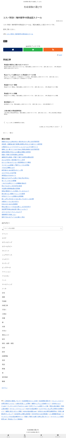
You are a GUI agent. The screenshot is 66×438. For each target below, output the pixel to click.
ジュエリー (5, 259)
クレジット (5, 251)
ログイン (4, 388)
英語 (6, 41)
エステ (4, 238)
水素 (3, 326)
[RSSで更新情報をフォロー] (53, 49)
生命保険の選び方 (45, 401)
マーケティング (7, 284)
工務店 (4, 314)
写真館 (4, 301)
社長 (3, 347)
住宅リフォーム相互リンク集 (38, 406)
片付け (4, 331)
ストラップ (5, 263)
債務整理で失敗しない (9, 214)
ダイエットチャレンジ (17, 409)
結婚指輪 (5, 356)
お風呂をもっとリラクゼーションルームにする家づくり (20, 147)
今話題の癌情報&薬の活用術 (11, 188)
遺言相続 (5, 377)
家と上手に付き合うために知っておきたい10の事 (18, 199)
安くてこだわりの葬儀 (9, 181)
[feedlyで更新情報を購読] (33, 49)
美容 (3, 360)
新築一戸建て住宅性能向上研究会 (12, 154)
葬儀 (3, 369)
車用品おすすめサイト (9, 175)
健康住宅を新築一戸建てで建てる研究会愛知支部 (18, 157)
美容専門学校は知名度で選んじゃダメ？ (15, 209)
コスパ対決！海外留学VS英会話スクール (20, 34)
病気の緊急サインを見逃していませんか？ (15, 191)
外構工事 (5, 305)
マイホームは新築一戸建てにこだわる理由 (15, 165)
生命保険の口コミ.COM (30, 401)
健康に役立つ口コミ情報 (14, 411)
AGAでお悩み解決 (32, 409)
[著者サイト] (13, 49)
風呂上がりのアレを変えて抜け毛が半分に (15, 178)
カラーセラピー (7, 246)
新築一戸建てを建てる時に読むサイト (36, 416)
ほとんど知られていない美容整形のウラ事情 (16, 162)
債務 (3, 297)
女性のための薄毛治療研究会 (47, 411)
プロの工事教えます (8, 167)
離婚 (3, 381)
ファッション (6, 272)
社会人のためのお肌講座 (10, 204)
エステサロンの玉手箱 (9, 173)
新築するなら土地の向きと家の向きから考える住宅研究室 (20, 141)
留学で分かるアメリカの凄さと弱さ (13, 217)
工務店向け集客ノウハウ (13, 401)
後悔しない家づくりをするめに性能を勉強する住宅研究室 (20, 149)
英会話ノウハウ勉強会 (15, 419)
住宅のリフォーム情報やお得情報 (12, 196)
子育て (4, 309)
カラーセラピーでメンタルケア (12, 212)
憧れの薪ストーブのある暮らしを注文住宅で (16, 207)
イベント (5, 234)
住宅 (3, 293)
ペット (4, 280)
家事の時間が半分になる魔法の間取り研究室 (16, 152)
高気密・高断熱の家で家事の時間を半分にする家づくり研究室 (22, 144)
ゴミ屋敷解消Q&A (55, 414)
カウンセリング (7, 242)
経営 (3, 352)
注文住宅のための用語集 (40, 414)
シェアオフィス (7, 255)
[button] (61, 229)
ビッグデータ (6, 267)
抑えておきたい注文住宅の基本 (12, 186)
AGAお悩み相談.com (29, 411)
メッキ (4, 288)
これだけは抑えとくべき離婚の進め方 (14, 183)
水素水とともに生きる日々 (10, 201)
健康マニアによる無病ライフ (41, 403)
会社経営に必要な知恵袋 (22, 414)
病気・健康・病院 (8, 343)
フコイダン (5, 276)
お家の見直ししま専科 (23, 403)
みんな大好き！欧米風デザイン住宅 (13, 160)
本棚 (3, 318)
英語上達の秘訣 (55, 406)
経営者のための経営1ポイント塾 (12, 170)
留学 (3, 339)
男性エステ (5, 335)
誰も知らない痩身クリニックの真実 (13, 194)
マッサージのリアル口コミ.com (17, 406)
